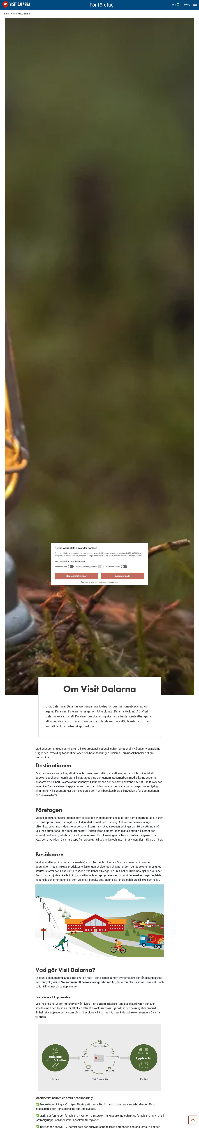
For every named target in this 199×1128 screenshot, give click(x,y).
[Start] (16, 4)
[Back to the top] (192, 1120)
